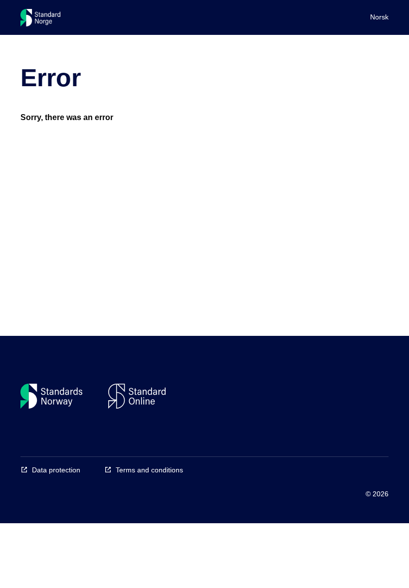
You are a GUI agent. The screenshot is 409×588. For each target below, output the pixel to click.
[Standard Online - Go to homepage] (40, 20)
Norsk (379, 17)
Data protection (56, 470)
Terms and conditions (149, 470)
